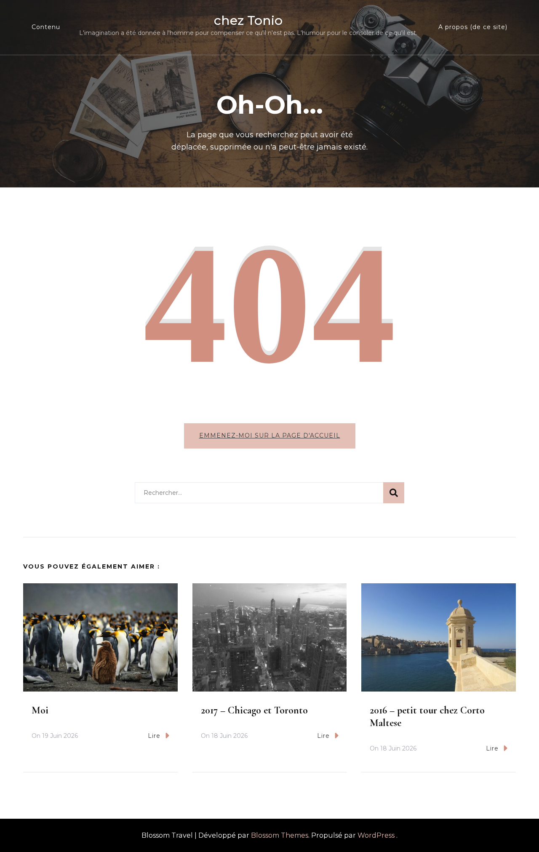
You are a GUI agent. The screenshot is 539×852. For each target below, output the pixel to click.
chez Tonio (248, 20)
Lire (154, 736)
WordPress (376, 835)
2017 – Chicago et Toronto (254, 710)
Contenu (46, 27)
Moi (40, 710)
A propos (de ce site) (472, 27)
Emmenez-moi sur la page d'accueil (269, 435)
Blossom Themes (279, 835)
